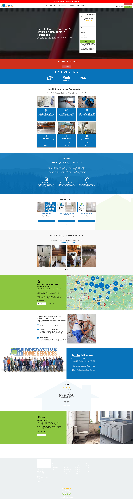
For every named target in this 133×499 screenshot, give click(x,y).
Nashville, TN (77, 471)
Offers (87, 467)
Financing (53, 465)
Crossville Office (58, 449)
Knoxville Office (73, 449)
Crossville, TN (77, 463)
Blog (87, 463)
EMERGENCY (128, 4)
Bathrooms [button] (46, 5)
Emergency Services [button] (71, 5)
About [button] (78, 5)
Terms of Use (91, 50)
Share (50, 217)
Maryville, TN (77, 469)
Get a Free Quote (128, 6)
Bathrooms (65, 463)
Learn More (46, 220)
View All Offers (66, 224)
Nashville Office (88, 449)
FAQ (53, 469)
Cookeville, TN (77, 461)
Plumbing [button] (51, 5)
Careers (87, 471)
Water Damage (66, 461)
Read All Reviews (66, 405)
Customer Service (55, 467)
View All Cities (51, 303)
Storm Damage (66, 465)
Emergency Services (67, 469)
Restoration (65, 473)
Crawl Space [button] (63, 5)
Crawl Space (65, 467)
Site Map (68, 496)
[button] (65, 402)
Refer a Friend (87, 220)
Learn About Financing (66, 220)
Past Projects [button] (82, 5)
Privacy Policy (65, 496)
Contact (53, 461)
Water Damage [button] (57, 5)
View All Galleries (66, 269)
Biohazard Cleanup (66, 471)
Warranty (53, 463)
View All (76, 473)
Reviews (87, 469)
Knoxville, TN (77, 467)
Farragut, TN (77, 465)
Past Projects (88, 465)
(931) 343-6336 (67, 66)
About (87, 461)
